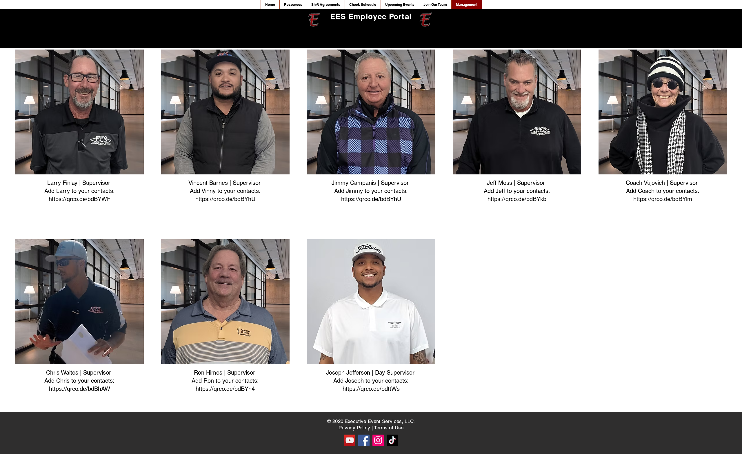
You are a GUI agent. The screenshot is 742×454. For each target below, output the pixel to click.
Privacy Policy (354, 428)
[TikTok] (392, 440)
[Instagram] (378, 440)
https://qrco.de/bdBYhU (225, 199)
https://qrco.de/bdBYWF (79, 199)
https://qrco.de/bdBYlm (662, 199)
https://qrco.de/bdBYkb (517, 199)
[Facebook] (364, 440)
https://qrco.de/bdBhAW (79, 388)
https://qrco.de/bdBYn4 (225, 388)
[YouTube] (349, 440)
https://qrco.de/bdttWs (371, 388)
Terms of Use (388, 428)
